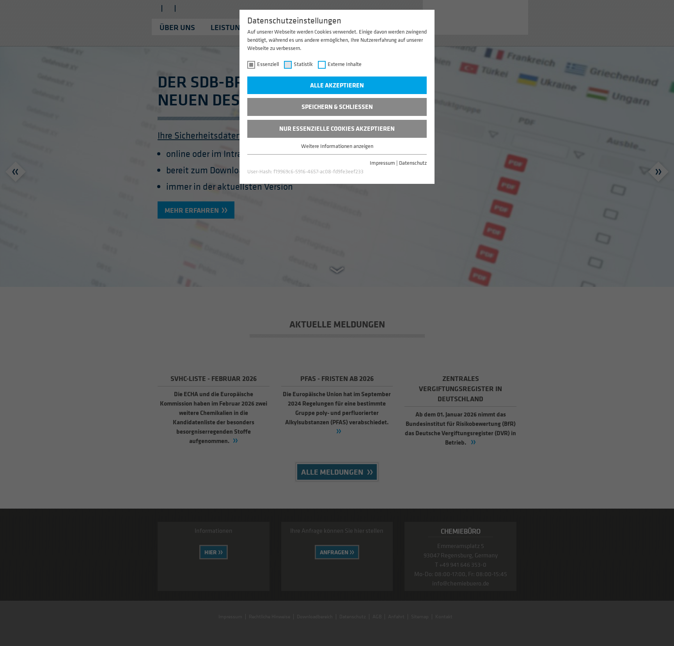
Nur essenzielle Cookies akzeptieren (337, 128)
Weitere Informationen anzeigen (337, 145)
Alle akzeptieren (337, 85)
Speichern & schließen (337, 106)
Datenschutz (413, 162)
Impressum (382, 162)
